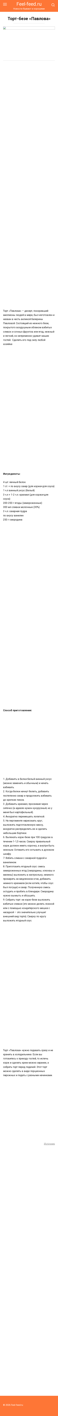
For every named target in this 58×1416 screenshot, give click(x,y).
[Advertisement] (29, 94)
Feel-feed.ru (29, 4)
